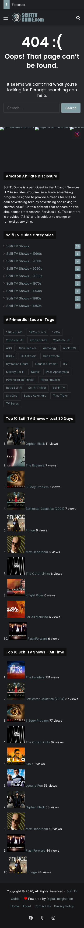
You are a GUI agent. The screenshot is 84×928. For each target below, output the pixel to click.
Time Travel (60, 395)
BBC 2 (10, 356)
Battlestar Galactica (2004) (45, 508)
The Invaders (35, 677)
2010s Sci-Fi (38, 340)
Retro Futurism (50, 379)
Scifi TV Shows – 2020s (24, 268)
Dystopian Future (17, 364)
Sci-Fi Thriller (37, 387)
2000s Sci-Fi (14, 340)
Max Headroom (37, 552)
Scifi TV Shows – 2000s (24, 276)
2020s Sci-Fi (61, 340)
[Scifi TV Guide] (30, 17)
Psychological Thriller (20, 379)
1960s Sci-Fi (14, 332)
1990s (56, 332)
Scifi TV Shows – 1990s (24, 253)
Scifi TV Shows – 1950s (24, 306)
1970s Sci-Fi (37, 332)
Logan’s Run (34, 785)
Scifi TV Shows (17, 246)
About (26, 906)
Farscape (18, 5)
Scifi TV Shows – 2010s (24, 261)
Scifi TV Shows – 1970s (24, 283)
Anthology (49, 348)
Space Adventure (35, 395)
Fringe (30, 530)
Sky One (11, 395)
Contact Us (43, 906)
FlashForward (37, 638)
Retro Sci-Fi (14, 387)
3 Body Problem (37, 487)
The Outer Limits (38, 573)
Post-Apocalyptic (57, 372)
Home (14, 906)
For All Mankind (37, 617)
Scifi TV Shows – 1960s (24, 291)
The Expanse (35, 465)
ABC (9, 348)
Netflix (35, 372)
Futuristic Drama (45, 364)
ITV (65, 364)
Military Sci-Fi (15, 372)
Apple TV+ (70, 348)
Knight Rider (34, 595)
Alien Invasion (27, 348)
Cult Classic (28, 356)
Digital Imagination (60, 899)
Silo (28, 764)
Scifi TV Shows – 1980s (24, 298)
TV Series (12, 403)
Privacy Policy (64, 906)
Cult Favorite (51, 356)
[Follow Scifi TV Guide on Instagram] (76, 133)
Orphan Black (35, 443)
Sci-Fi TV (58, 387)
